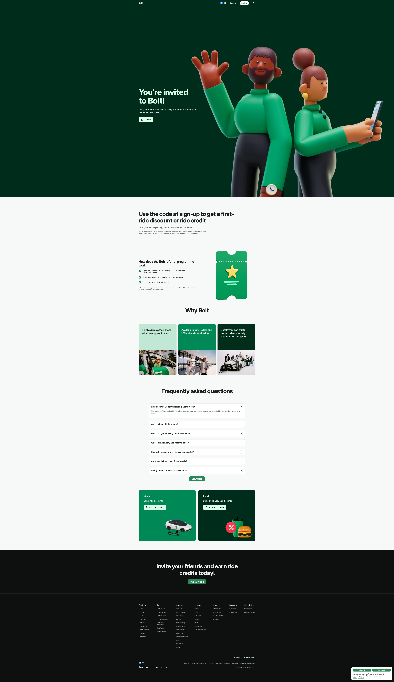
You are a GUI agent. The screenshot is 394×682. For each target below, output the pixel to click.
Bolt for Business (144, 630)
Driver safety (217, 612)
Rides (141, 609)
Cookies (227, 663)
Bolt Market (143, 626)
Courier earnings (162, 619)
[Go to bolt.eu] (141, 3)
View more (197, 479)
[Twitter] (152, 667)
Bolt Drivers (161, 609)
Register (244, 3)
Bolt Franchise (162, 631)
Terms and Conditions (198, 663)
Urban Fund (180, 633)
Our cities (232, 609)
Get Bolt (237, 658)
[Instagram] (157, 667)
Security (235, 663)
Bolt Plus (142, 633)
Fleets (197, 623)
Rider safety (216, 609)
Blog (177, 640)
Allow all (362, 670)
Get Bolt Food (249, 658)
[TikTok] (166, 667)
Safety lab (216, 619)
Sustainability (180, 623)
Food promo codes (215, 507)
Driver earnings (162, 612)
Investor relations (182, 637)
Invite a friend (197, 582)
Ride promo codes (155, 507)
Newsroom (179, 644)
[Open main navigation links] (253, 3)
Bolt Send (142, 637)
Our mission (248, 609)
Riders (197, 609)
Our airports (233, 612)
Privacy (210, 663)
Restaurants (198, 626)
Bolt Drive (142, 619)
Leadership (179, 616)
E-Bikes (141, 616)
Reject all (381, 670)
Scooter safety (218, 616)
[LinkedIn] (161, 667)
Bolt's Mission (181, 612)
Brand (178, 647)
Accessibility (180, 630)
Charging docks (249, 612)
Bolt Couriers (161, 616)
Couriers (197, 619)
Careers (178, 619)
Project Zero (180, 626)
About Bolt (179, 609)
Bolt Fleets (160, 628)
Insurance (219, 663)
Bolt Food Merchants (160, 623)
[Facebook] (147, 667)
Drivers (197, 612)
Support (233, 3)
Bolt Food (142, 623)
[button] (241, 406)
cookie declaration (379, 676)
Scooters (142, 612)
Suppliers (186, 663)
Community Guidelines (247, 663)
